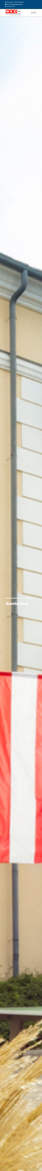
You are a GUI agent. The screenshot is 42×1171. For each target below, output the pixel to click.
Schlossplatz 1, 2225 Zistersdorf (14, 2)
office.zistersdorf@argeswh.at (14, 4)
